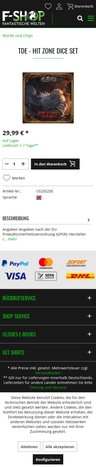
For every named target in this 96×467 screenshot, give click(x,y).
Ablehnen (29, 446)
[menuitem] (48, 6)
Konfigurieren (48, 459)
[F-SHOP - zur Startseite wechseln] (24, 18)
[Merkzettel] (48, 6)
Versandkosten (48, 372)
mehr (12, 239)
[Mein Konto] (59, 6)
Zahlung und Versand (48, 387)
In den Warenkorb (50, 164)
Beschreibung (16, 218)
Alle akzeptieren (60, 446)
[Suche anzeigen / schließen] (80, 19)
